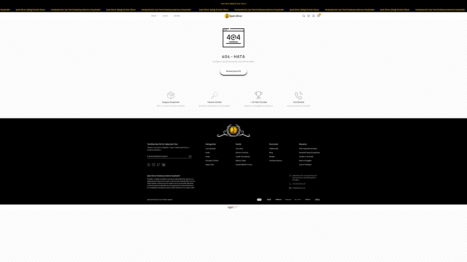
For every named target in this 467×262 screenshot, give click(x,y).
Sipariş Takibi (241, 160)
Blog (271, 152)
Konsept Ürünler (212, 160)
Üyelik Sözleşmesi (243, 156)
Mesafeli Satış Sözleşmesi (309, 152)
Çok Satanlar (211, 148)
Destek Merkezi (275, 160)
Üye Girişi (239, 148)
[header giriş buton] (313, 15)
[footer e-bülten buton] (190, 156)
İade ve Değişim (305, 160)
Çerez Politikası (305, 164)
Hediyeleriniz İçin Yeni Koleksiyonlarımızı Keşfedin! (51, 9)
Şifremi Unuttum (242, 152)
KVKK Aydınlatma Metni (308, 148)
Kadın (208, 152)
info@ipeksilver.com (298, 188)
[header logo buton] (233, 16)
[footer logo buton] (233, 130)
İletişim (272, 156)
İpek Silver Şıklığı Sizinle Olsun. (96, 9)
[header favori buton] (308, 15)
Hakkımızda (273, 148)
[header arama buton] (303, 15)
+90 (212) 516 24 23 (298, 184)
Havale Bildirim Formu (244, 164)
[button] (155, 16)
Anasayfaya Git (233, 71)
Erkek (208, 156)
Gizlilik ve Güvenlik (306, 156)
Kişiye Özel (210, 164)
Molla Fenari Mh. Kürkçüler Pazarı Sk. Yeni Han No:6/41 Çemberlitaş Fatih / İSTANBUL (304, 178)
